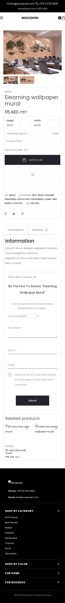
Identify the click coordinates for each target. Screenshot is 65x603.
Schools (18, 203)
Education (23, 199)
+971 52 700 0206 (25, 491)
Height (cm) (10, 123)
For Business (37, 199)
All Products (11, 517)
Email (12, 365)
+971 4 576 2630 (48, 3)
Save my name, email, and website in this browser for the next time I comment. (35, 379)
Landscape (11, 538)
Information (16, 230)
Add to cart (35, 160)
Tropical (9, 543)
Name (12, 350)
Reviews (39, 230)
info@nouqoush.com (22, 3)
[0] (63, 17)
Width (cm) (37, 123)
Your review (15, 327)
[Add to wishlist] (32, 175)
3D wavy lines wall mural (15, 452)
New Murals (11, 522)
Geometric (11, 553)
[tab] (15, 230)
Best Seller (38, 195)
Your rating (14, 316)
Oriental (9, 532)
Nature (8, 527)
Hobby (48, 199)
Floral (8, 548)
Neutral (35, 203)
